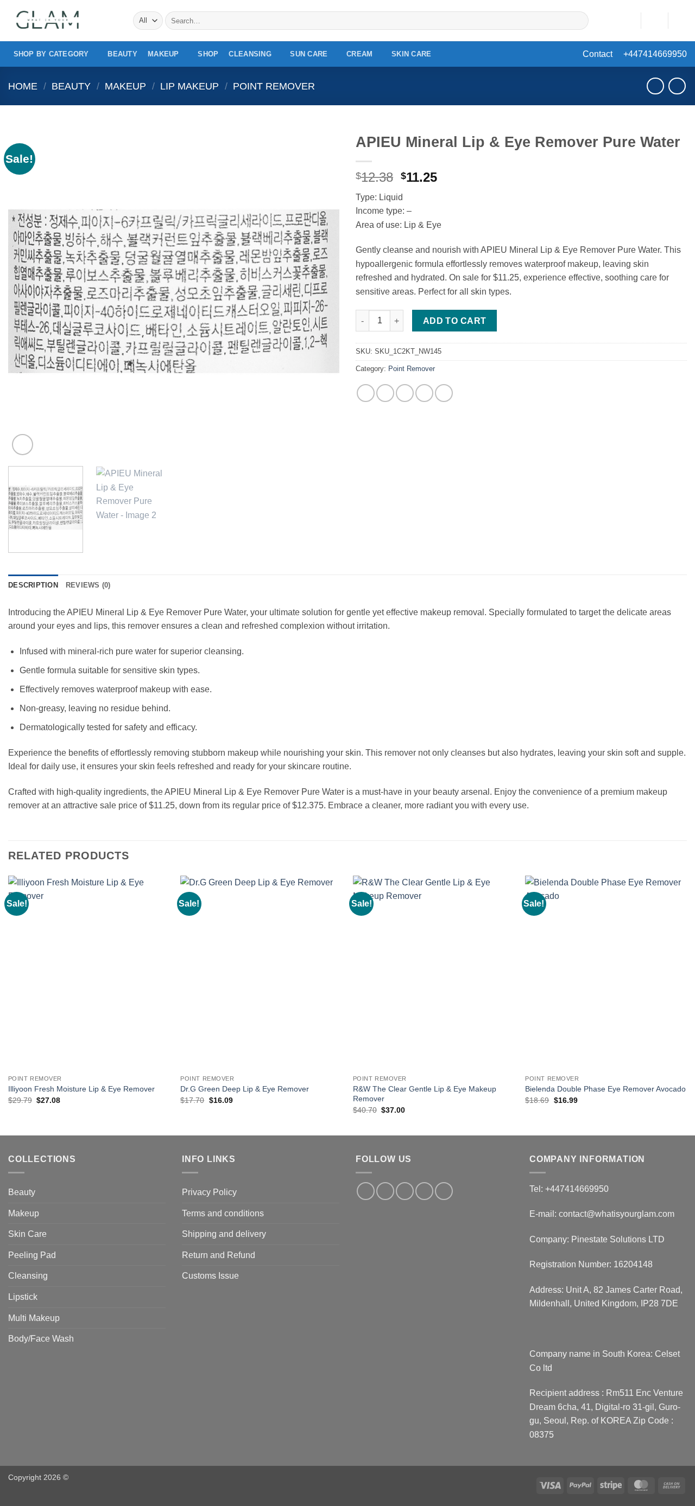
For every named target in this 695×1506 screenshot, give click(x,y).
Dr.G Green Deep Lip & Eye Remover (244, 1088)
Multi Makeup (34, 1318)
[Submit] (578, 20)
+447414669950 (655, 54)
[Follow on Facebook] (366, 1191)
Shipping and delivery (224, 1234)
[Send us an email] (424, 1191)
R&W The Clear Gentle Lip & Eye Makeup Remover (424, 1093)
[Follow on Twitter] (405, 1191)
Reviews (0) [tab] (88, 585)
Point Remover (274, 86)
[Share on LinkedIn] (444, 393)
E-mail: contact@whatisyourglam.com (601, 1213)
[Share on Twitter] (385, 393)
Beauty (122, 54)
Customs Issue (210, 1275)
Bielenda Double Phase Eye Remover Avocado (605, 1088)
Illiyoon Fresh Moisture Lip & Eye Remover (81, 1088)
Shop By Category (51, 54)
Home (22, 86)
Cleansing (250, 54)
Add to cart (454, 321)
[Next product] (655, 86)
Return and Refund (218, 1255)
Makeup (163, 54)
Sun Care (308, 54)
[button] (654, 21)
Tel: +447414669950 (569, 1189)
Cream (359, 54)
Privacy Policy (209, 1192)
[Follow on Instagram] (385, 1191)
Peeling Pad (32, 1255)
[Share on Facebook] (366, 393)
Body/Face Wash (41, 1338)
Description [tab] (33, 585)
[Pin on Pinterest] (424, 393)
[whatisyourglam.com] (62, 20)
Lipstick (22, 1296)
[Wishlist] (628, 21)
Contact (597, 54)
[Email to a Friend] (405, 393)
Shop (208, 54)
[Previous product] (676, 86)
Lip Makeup (189, 86)
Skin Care (411, 54)
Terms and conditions (223, 1213)
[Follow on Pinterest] (444, 1191)
